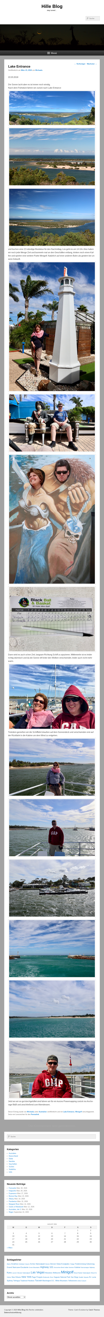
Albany (11, 1199)
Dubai (11, 1159)
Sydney (10, 1281)
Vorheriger (79, 64)
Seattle (81, 1277)
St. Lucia (92, 1277)
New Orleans (16, 1277)
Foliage (72, 1264)
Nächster (92, 64)
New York (26, 1277)
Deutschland (13, 1156)
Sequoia (86, 1277)
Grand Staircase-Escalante (17, 1267)
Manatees (48, 1273)
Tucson (38, 1280)
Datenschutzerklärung (12, 1312)
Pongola (39, 1277)
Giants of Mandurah (16, 1207)
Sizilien (11, 1167)
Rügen (11, 1212)
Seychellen (13, 1164)
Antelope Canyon (24, 1264)
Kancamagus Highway (88, 1267)
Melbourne (56, 1273)
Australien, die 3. (15, 1209)
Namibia (12, 1161)
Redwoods (46, 1277)
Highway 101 (46, 1267)
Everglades (65, 1264)
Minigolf (78, 1112)
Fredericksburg (80, 1264)
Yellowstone (72, 1281)
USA (10, 1172)
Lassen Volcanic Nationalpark (21, 1273)
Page (34, 1277)
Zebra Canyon (81, 1280)
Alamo (9, 1264)
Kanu (9, 1273)
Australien (43, 1112)
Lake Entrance (68, 1112)
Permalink (35, 1114)
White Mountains (61, 1281)
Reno (51, 1277)
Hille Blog (52, 6)
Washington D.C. (48, 1281)
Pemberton (13, 1201)
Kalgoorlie (12, 1191)
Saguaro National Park (62, 1277)
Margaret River (14, 1204)
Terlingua (16, 1281)
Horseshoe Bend (59, 1267)
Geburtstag (90, 1264)
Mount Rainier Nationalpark (82, 1273)
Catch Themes (94, 1310)
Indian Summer (69, 1267)
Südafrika (12, 1169)
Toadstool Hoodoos (27, 1281)
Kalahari (77, 1267)
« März (9, 1248)
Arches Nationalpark (37, 1264)
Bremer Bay (13, 1196)
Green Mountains (34, 1267)
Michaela (38, 70)
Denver (53, 1264)
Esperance (13, 1193)
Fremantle (12, 1188)
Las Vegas (38, 1272)
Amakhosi (15, 1264)
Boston (47, 1264)
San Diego (74, 1277)
